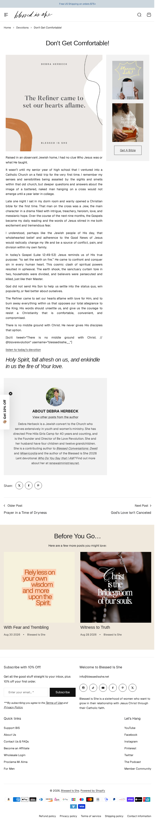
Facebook (130, 734)
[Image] (127, 80)
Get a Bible (128, 150)
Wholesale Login (15, 755)
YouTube (129, 728)
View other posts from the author (55, 417)
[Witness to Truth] (115, 587)
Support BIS (12, 728)
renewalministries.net (64, 463)
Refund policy (47, 816)
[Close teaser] (10, 393)
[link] (19, 485)
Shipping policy (114, 816)
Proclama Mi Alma (15, 762)
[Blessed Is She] (33, 14)
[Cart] (149, 15)
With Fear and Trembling (26, 627)
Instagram (131, 741)
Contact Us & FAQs (16, 741)
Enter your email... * (21, 692)
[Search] (139, 15)
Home (7, 27)
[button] (4, 412)
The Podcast (132, 762)
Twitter (128, 755)
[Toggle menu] (6, 15)
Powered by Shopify (93, 790)
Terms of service (91, 816)
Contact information (139, 816)
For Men (9, 768)
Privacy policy (68, 816)
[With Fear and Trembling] (39, 587)
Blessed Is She (70, 790)
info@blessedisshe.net (94, 676)
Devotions (22, 27)
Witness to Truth (95, 627)
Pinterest (130, 748)
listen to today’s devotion (23, 350)
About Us (10, 734)
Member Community (137, 768)
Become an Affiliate (16, 748)
